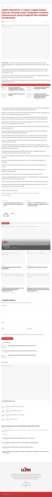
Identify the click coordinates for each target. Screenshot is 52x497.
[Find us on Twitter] (26, 485)
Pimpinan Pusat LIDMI (26, 193)
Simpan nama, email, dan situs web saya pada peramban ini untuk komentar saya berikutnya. (23, 334)
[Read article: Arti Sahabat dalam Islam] (26, 382)
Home (3, 6)
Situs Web (29, 328)
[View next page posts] (27, 103)
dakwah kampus (8, 193)
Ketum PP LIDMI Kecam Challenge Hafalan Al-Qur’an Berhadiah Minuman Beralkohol (16, 89)
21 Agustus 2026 (6, 352)
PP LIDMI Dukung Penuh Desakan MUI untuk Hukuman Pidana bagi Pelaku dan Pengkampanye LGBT (41, 96)
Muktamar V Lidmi (17, 193)
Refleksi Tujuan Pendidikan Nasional (13, 410)
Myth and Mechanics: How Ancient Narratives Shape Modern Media (20, 426)
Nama (3, 322)
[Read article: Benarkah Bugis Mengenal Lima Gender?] (5, 95)
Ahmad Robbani (7, 247)
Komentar (4, 305)
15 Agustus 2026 (12, 91)
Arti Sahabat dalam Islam (8, 401)
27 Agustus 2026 (9, 427)
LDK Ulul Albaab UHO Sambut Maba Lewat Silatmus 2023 (22, 345)
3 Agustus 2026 (37, 90)
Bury (4, 427)
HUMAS (28, 286)
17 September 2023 (11, 347)
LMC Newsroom (8, 6)
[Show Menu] (2, 2)
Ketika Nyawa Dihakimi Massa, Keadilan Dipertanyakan (41, 88)
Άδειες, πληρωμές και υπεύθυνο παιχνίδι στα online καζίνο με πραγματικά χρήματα (20, 442)
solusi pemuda (36, 193)
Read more (6, 434)
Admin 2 (7, 21)
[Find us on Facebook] (22, 485)
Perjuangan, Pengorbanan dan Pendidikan (14, 414)
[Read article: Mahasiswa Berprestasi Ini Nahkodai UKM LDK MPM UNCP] (4, 356)
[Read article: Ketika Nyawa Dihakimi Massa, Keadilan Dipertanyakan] (30, 89)
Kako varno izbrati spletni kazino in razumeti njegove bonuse (17, 447)
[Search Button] (49, 2)
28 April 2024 (14, 21)
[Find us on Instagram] (29, 485)
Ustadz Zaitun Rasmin (7, 195)
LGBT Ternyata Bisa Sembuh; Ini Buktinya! (14, 406)
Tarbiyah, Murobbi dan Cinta (11, 419)
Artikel (5, 241)
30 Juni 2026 (11, 96)
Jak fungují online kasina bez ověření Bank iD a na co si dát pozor (18, 438)
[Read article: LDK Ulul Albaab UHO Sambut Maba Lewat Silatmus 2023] (4, 347)
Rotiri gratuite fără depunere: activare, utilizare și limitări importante (19, 350)
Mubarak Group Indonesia (14, 494)
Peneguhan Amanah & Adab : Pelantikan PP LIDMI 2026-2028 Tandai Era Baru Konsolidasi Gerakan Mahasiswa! (38, 289)
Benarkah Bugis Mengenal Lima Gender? (37, 267)
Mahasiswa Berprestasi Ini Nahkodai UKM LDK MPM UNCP (22, 355)
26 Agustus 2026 (6, 444)
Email (3, 328)
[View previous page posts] (25, 103)
